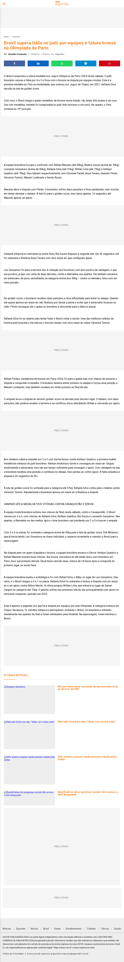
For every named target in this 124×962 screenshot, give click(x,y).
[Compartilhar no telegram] (85, 63)
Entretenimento (74, 928)
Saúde (117, 928)
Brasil (46, 928)
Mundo (34, 928)
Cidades (91, 928)
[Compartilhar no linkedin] (38, 63)
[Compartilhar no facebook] (14, 63)
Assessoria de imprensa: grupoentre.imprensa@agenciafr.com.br (57, 954)
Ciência (105, 928)
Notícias (7, 928)
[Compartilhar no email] (109, 63)
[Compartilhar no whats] (61, 63)
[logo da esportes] (62, 4)
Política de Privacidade (13, 954)
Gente (57, 928)
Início (6, 37)
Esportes (16, 37)
